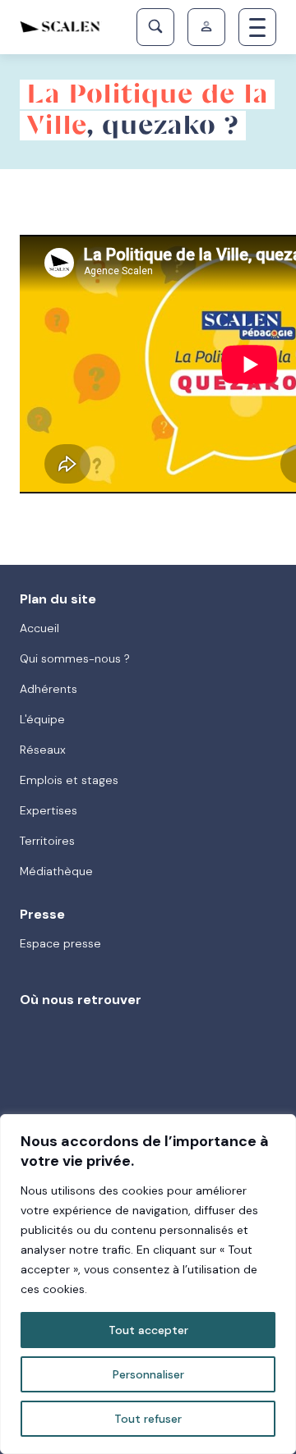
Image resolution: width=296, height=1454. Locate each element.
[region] (148, 1284)
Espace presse (60, 943)
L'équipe (42, 719)
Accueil (39, 628)
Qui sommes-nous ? (75, 658)
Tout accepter (148, 1330)
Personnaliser (148, 1374)
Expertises (48, 810)
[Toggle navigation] (257, 27)
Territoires (47, 840)
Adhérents (48, 688)
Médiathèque (56, 871)
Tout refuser (148, 1418)
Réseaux (43, 749)
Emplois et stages (69, 780)
